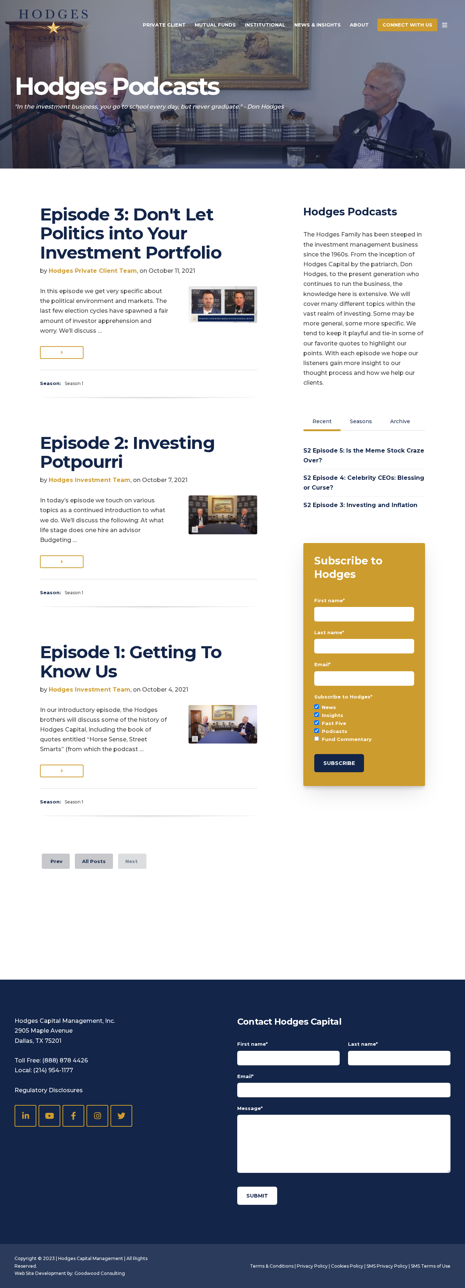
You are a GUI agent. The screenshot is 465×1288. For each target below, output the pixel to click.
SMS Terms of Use (430, 1266)
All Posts (94, 861)
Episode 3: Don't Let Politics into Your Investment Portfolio (130, 233)
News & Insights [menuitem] (317, 25)
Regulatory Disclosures (49, 1090)
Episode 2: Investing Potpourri (127, 452)
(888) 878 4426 (65, 1060)
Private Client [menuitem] (164, 25)
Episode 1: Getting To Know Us (131, 661)
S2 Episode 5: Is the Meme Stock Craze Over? (363, 455)
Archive (400, 421)
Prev (55, 861)
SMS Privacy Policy (387, 1266)
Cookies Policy (347, 1266)
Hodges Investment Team (89, 480)
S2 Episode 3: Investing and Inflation (360, 505)
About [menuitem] (359, 25)
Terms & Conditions (272, 1266)
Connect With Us (407, 25)
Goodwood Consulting (99, 1273)
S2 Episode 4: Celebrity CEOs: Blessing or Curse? (363, 482)
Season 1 (74, 383)
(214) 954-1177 (53, 1070)
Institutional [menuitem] (265, 25)
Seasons (361, 421)
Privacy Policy (312, 1266)
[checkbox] (364, 723)
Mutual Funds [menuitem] (215, 25)
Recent (322, 421)
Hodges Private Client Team (93, 270)
